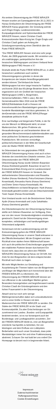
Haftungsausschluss (28, 396)
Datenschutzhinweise (28, 393)
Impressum (28, 390)
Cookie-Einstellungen (28, 399)
